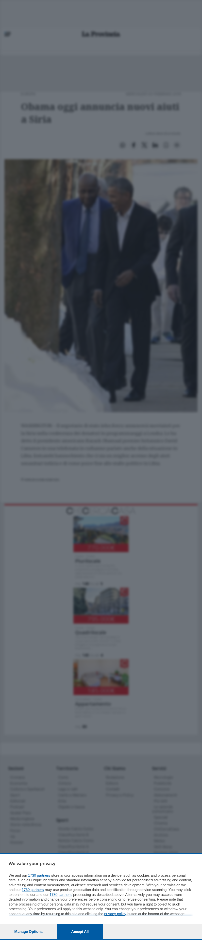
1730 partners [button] (39, 875)
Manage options (28, 931)
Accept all (80, 931)
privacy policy (115, 914)
